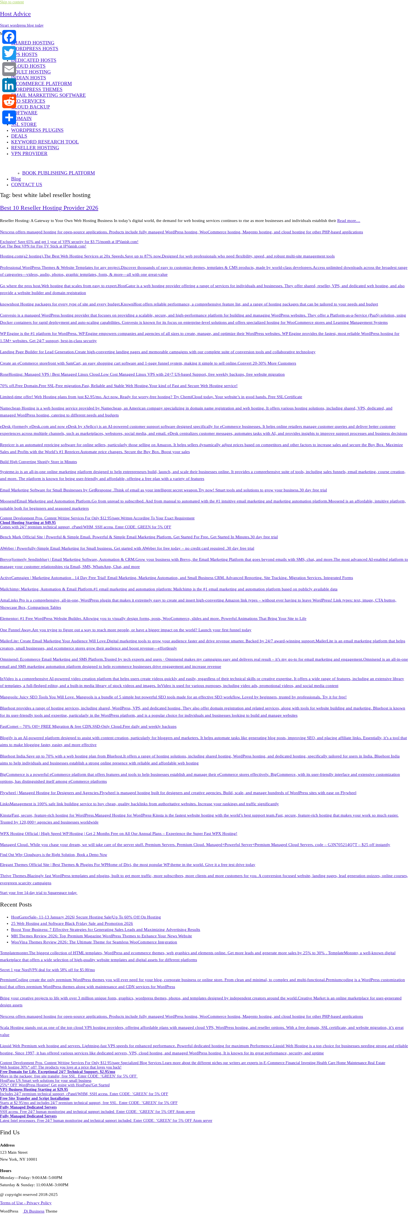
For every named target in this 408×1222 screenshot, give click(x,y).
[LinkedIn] (9, 85)
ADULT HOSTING (31, 72)
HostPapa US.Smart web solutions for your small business (45, 1081)
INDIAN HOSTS (28, 77)
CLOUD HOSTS (28, 66)
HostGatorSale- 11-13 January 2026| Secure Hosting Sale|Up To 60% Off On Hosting (86, 917)
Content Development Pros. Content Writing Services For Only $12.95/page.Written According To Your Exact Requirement (97, 518)
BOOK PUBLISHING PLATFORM (58, 173)
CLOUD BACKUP (30, 107)
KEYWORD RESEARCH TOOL (45, 142)
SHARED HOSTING (32, 43)
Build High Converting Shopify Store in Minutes (38, 462)
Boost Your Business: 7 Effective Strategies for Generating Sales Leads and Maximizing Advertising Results (105, 929)
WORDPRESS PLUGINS (37, 130)
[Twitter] (9, 53)
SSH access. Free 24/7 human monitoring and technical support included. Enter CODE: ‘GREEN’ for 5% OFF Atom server (97, 1109)
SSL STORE (24, 124)
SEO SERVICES (28, 101)
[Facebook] (9, 37)
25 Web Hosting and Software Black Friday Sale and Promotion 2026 (72, 923)
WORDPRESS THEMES (36, 89)
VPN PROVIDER (29, 153)
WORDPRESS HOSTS (34, 48)
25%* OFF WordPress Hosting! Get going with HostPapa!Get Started (55, 1085)
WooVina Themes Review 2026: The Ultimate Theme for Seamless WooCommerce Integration (94, 942)
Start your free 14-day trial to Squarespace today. (38, 893)
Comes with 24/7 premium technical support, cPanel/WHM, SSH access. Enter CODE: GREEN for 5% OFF (85, 525)
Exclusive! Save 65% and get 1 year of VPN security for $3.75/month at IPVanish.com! (69, 242)
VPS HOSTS (24, 54)
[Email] (9, 69)
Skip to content (12, 2)
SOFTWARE (24, 112)
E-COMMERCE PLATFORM (41, 83)
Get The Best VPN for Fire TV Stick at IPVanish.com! (43, 246)
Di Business (33, 1211)
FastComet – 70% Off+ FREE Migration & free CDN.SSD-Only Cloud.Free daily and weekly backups (88, 726)
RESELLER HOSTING (35, 147)
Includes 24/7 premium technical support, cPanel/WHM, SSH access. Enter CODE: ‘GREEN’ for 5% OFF (84, 1091)
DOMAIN (21, 118)
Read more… (348, 220)
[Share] (9, 117)
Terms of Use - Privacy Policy (26, 1203)
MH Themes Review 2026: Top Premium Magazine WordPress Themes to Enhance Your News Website (101, 936)
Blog (16, 178)
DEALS (19, 136)
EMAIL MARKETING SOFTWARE (48, 95)
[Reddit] (9, 101)
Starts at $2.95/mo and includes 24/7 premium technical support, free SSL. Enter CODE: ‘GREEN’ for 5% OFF (89, 1100)
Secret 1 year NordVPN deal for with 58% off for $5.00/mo (47, 970)
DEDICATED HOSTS (33, 60)
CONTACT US (26, 184)
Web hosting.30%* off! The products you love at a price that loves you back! (61, 1067)
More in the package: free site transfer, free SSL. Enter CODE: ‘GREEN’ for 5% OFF (69, 1074)
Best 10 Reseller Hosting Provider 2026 (49, 207)
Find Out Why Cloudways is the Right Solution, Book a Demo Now (53, 855)
